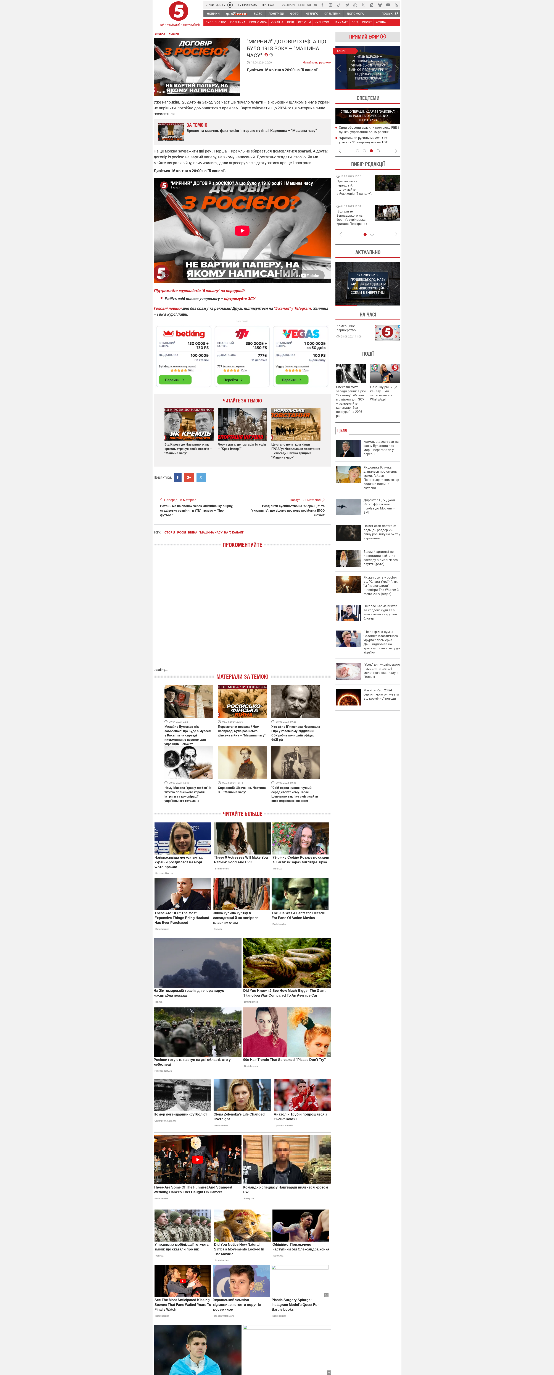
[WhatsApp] (355, 5)
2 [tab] (384, 89)
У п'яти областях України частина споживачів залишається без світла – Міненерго (368, 142)
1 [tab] (351, 89)
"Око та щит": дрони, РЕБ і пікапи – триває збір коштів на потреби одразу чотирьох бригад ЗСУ (354, 219)
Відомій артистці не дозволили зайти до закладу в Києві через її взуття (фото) (382, 558)
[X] (363, 5)
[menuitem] (213, 13)
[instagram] (330, 5)
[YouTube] (388, 5)
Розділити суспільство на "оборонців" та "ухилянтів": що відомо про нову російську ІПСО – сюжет (288, 510)
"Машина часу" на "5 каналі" (221, 532)
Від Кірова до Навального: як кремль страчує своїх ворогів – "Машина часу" (188, 449)
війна (192, 532)
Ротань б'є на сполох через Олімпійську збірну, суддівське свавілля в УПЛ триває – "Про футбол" (196, 510)
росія (181, 532)
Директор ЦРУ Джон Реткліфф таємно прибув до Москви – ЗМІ (379, 506)
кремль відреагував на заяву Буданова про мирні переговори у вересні (381, 448)
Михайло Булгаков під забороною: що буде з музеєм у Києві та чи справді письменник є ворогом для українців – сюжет (187, 735)
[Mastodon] (371, 5)
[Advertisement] (242, 354)
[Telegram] (347, 5)
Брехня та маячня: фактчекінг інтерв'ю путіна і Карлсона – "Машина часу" (252, 130)
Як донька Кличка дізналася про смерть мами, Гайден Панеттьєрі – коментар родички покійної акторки (381, 477)
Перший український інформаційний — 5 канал (178, 14)
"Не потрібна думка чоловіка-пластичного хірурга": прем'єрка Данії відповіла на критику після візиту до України (382, 642)
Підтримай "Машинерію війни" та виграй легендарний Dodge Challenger (353, 187)
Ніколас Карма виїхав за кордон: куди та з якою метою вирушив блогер (380, 612)
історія (169, 532)
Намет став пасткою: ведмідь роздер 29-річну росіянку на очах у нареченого (382, 532)
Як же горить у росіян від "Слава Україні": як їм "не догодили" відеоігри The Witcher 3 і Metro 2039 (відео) (382, 586)
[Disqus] (242, 612)
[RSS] (396, 5)
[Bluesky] (380, 5)
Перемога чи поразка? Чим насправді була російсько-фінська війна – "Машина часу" (242, 731)
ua (309, 5)
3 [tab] (371, 150)
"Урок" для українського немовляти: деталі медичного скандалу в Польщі (382, 671)
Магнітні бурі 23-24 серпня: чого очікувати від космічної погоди (381, 694)
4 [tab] (378, 150)
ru (315, 5)
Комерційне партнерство (346, 328)
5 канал (234, 92)
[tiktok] (339, 5)
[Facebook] (322, 5)
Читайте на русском (317, 61)
